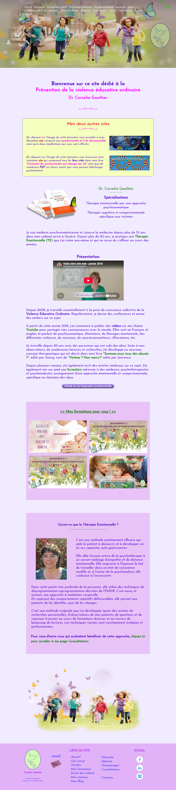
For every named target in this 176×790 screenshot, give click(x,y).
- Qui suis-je (77, 761)
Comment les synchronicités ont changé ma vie (56, 164)
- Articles (75, 765)
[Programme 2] (118, 436)
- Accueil (75, 757)
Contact (28, 13)
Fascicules (86, 10)
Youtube (32, 330)
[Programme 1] (58, 436)
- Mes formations (80, 769)
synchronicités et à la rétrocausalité (83, 140)
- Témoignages (109, 765)
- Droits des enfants (82, 773)
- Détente (106, 761)
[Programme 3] (58, 472)
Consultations (100, 10)
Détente (138, 10)
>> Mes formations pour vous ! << (88, 412)
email (56, 756)
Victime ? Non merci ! (85, 357)
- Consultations (109, 769)
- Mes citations (78, 777)
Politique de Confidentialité (33, 781)
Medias (112, 10)
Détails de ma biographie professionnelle (88, 386)
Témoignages (125, 10)
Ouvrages (53, 10)
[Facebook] (139, 760)
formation (75, 369)
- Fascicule (107, 757)
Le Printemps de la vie (35, 10)
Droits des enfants (69, 10)
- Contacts (106, 777)
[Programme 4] (118, 472)
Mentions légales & (33, 778)
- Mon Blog (76, 781)
